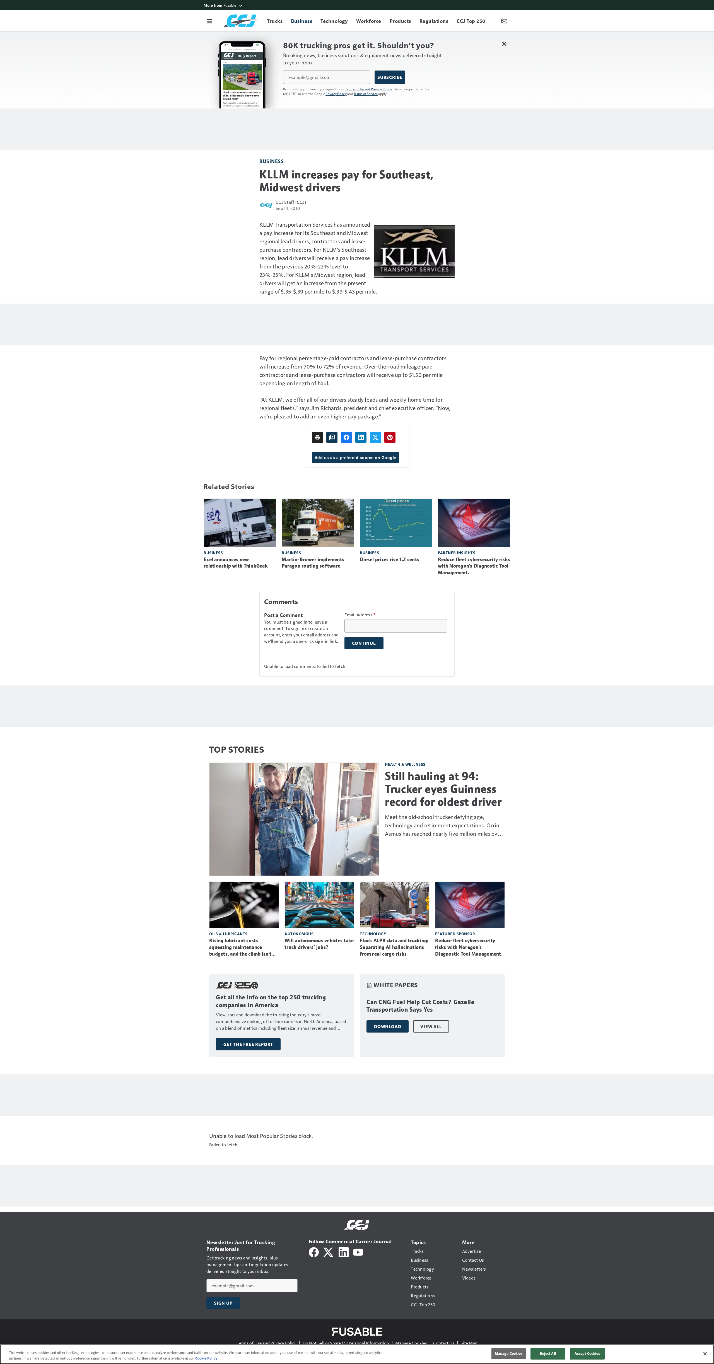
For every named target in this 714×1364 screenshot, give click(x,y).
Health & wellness (405, 764)
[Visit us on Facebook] (314, 1251)
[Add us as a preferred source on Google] (331, 437)
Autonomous (298, 933)
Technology (373, 933)
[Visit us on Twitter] (328, 1251)
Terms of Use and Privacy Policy (368, 89)
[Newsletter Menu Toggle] (504, 21)
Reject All (548, 1353)
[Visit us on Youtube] (358, 1251)
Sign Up (223, 1303)
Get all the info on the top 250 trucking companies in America (271, 1001)
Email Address (360, 614)
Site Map (468, 1343)
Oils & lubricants (228, 933)
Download (387, 1026)
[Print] (317, 437)
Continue (364, 643)
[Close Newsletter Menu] (504, 43)
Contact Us (443, 1343)
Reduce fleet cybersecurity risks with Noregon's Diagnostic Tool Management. (474, 566)
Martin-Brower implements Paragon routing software (313, 562)
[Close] (705, 1354)
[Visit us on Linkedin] (344, 1251)
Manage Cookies (411, 1343)
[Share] (346, 437)
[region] (357, 1354)
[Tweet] (375, 437)
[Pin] (389, 437)
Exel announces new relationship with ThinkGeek (236, 562)
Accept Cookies (587, 1353)
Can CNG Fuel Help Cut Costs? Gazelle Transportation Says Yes (420, 1006)
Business (271, 161)
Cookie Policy (206, 1358)
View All (431, 1026)
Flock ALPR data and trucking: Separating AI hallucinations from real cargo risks (394, 947)
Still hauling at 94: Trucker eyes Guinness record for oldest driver (443, 789)
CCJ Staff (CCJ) (291, 202)
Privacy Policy (336, 93)
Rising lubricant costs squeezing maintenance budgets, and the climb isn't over (240, 947)
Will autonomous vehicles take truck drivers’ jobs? (319, 943)
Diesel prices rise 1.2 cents (389, 559)
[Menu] (209, 21)
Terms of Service (366, 93)
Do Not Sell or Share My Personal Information (346, 1343)
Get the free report (248, 1044)
